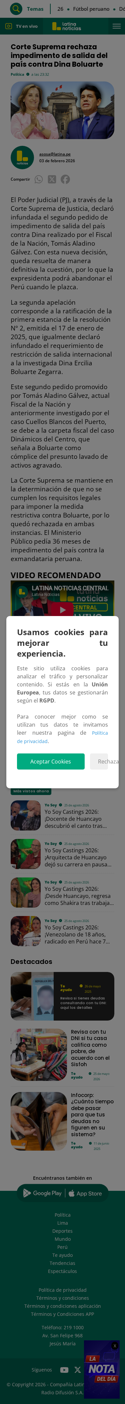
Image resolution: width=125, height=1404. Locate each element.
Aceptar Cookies (50, 761)
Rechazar (103, 761)
